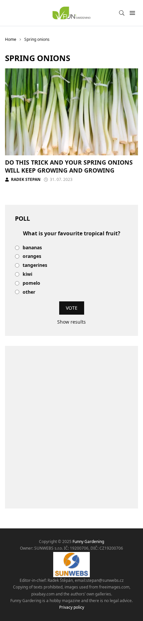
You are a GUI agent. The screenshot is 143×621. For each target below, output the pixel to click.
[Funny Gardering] (71, 13)
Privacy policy (71, 607)
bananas (32, 248)
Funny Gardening (88, 541)
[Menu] (132, 13)
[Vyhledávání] (121, 13)
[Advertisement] (71, 427)
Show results (71, 322)
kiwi (27, 274)
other (29, 292)
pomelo (31, 283)
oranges (32, 256)
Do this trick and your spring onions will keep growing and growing (69, 166)
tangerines (35, 265)
